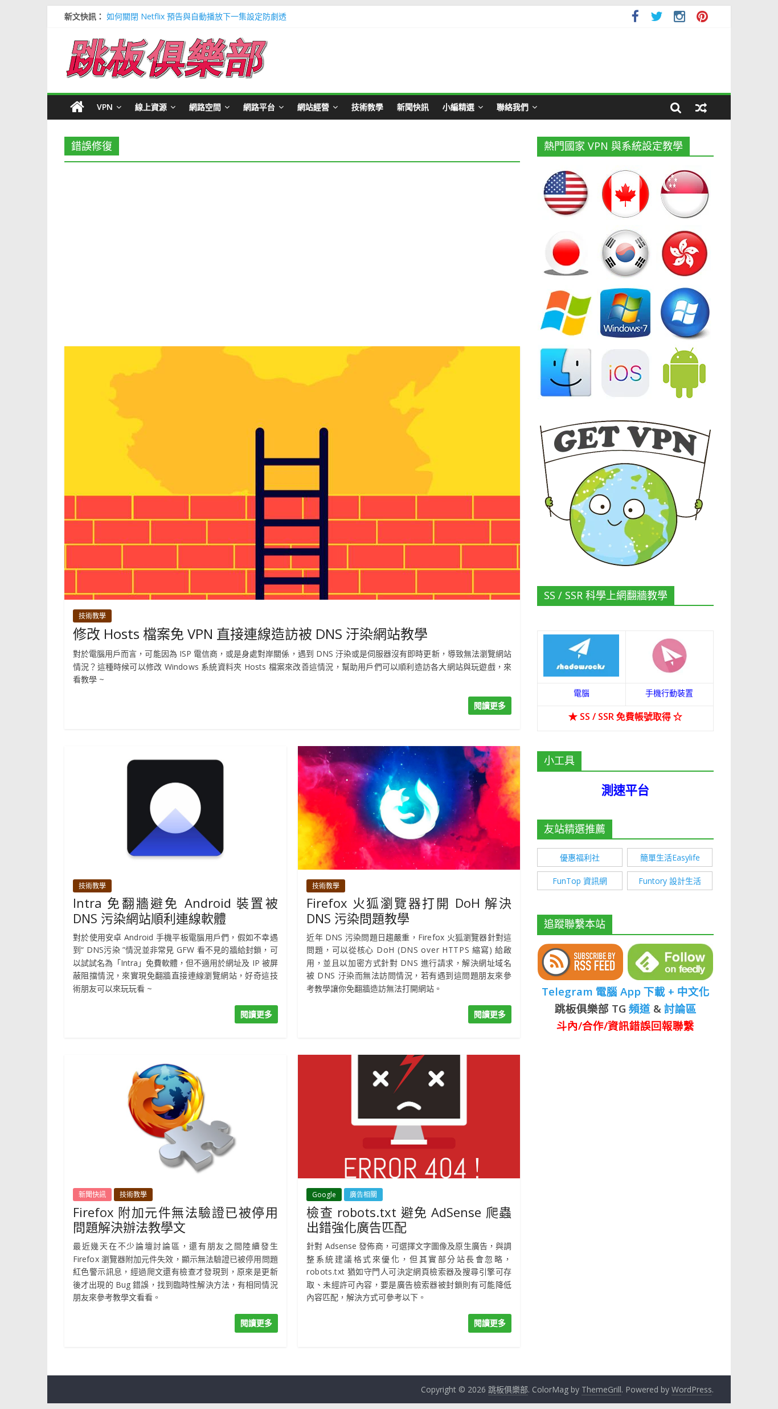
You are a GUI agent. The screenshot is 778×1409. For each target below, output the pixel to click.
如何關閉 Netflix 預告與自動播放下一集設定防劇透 (196, 16)
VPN (105, 106)
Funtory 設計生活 (669, 880)
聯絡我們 (513, 106)
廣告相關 (363, 1194)
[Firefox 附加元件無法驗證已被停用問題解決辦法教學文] (175, 1061)
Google (324, 1194)
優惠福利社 (580, 857)
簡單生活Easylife (670, 857)
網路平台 (259, 106)
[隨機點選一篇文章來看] (701, 107)
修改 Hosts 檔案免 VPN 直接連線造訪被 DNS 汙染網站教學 (250, 633)
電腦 (581, 692)
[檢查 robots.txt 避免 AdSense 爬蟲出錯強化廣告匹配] (409, 1061)
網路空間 (205, 106)
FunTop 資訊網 (579, 880)
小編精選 (458, 106)
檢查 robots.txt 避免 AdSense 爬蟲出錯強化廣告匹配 (408, 1219)
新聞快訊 (413, 106)
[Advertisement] (292, 250)
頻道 (639, 1008)
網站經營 (313, 106)
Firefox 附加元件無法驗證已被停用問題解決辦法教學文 (175, 1219)
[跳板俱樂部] (166, 40)
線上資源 (151, 106)
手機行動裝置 (669, 692)
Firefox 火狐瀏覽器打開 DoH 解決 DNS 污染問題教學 (408, 910)
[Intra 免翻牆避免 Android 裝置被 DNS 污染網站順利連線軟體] (175, 753)
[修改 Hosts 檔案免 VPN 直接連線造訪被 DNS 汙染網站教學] (292, 353)
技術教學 (367, 106)
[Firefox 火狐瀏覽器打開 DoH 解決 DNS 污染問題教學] (409, 753)
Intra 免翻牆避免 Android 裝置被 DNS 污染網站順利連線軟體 (175, 910)
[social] (635, 18)
